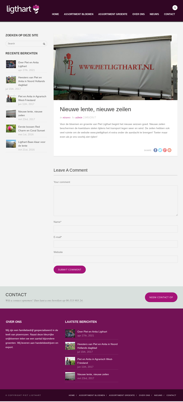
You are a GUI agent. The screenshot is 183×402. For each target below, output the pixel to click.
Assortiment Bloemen (78, 14)
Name (57, 221)
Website (58, 252)
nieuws (66, 117)
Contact (169, 14)
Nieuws (154, 14)
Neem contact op (161, 297)
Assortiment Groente (112, 14)
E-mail (58, 237)
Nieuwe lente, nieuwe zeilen (93, 374)
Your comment (62, 182)
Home (55, 14)
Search (174, 7)
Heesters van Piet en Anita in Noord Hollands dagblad (31, 81)
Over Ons (138, 14)
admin (78, 117)
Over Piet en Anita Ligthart (92, 331)
